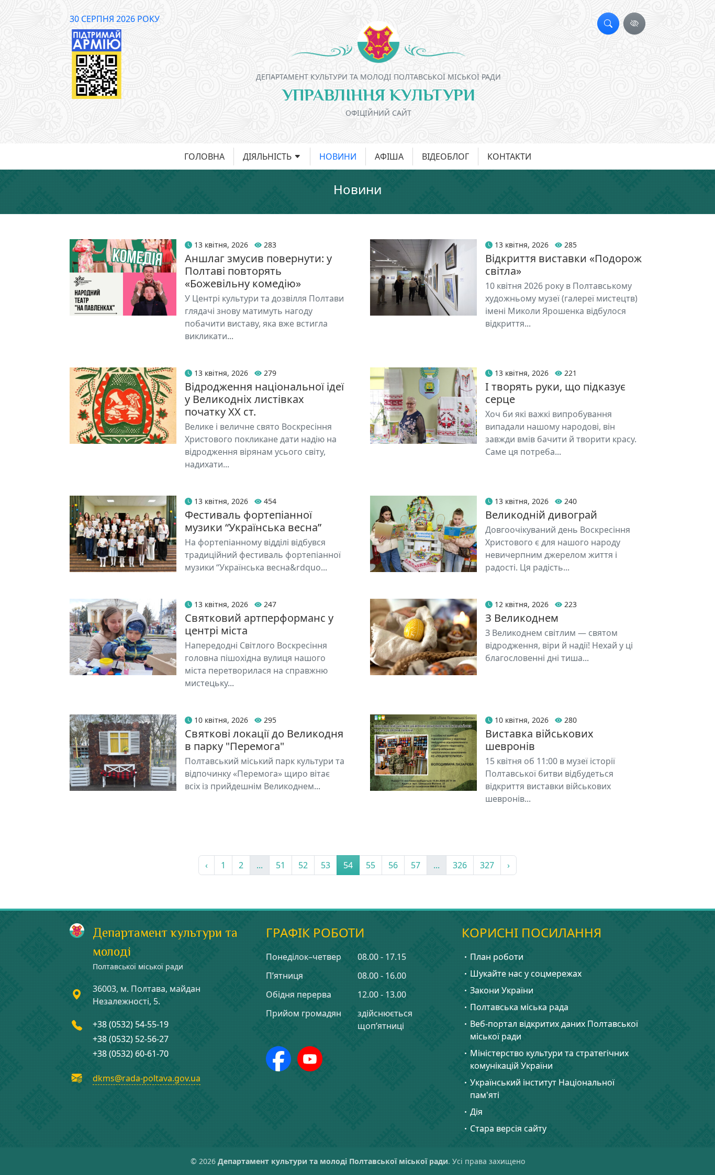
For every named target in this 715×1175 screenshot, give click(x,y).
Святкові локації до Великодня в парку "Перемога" (264, 739)
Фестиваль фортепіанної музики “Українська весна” (253, 521)
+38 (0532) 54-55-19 (131, 1024)
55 (370, 865)
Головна (204, 156)
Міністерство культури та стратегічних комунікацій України (549, 1059)
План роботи (496, 957)
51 (280, 865)
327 (487, 865)
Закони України (501, 990)
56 (393, 865)
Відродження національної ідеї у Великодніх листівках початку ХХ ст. (264, 399)
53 (325, 865)
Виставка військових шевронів (539, 739)
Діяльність (267, 156)
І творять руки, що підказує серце (555, 392)
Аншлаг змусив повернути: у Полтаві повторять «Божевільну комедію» (258, 270)
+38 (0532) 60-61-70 (131, 1053)
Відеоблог (445, 156)
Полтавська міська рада (519, 1007)
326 (460, 865)
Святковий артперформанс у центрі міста (259, 624)
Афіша (389, 156)
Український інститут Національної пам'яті (542, 1089)
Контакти (509, 156)
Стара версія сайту (508, 1128)
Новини (337, 156)
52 (303, 865)
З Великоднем (521, 618)
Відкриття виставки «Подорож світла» (563, 264)
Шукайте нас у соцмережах (526, 973)
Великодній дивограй (541, 515)
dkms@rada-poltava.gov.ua (146, 1078)
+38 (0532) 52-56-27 (131, 1039)
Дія (476, 1111)
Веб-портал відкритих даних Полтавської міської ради (554, 1030)
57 (415, 865)
